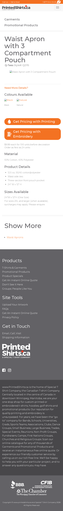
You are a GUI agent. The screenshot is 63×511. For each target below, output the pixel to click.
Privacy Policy (10, 317)
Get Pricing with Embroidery (26, 134)
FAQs (5, 309)
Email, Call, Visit (11, 333)
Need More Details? (16, 88)
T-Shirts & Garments (14, 267)
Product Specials (12, 276)
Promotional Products (21, 25)
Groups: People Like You (17, 288)
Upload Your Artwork (15, 304)
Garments (12, 19)
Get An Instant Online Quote (20, 280)
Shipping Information (16, 337)
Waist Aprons (15, 237)
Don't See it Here (12, 284)
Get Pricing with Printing (34, 122)
